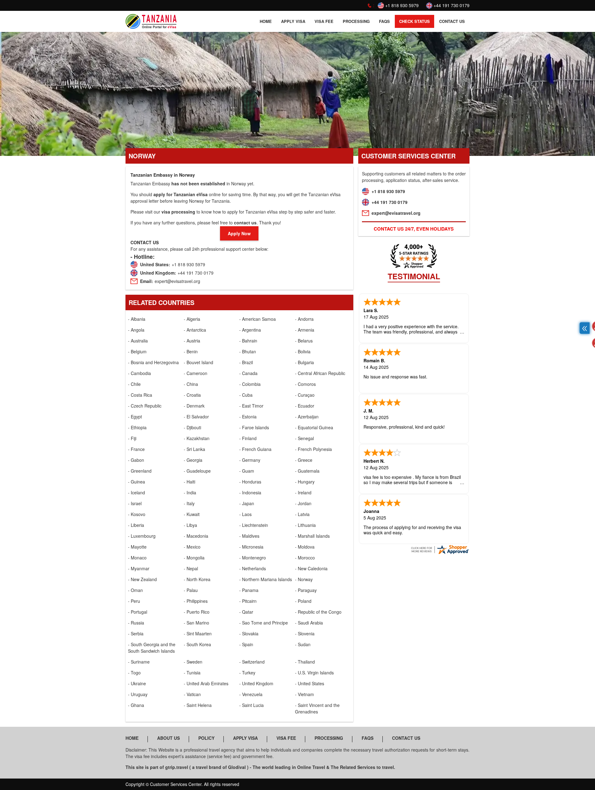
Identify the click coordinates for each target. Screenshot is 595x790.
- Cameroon (195, 373)
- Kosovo (136, 514)
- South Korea (197, 644)
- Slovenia (305, 633)
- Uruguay (138, 694)
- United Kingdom (256, 683)
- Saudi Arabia (309, 623)
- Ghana (136, 705)
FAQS (384, 21)
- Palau (191, 590)
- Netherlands (252, 568)
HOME (266, 21)
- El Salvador (196, 416)
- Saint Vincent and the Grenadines (317, 708)
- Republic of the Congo (318, 612)
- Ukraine (137, 683)
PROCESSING (356, 21)
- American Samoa (257, 319)
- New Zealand (142, 579)
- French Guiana (255, 449)
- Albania (136, 319)
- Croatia (192, 395)
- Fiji (132, 438)
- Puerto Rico (196, 612)
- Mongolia (194, 557)
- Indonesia (250, 492)
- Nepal (191, 568)
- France (136, 449)
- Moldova (305, 547)
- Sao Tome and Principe (263, 623)
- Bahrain (248, 341)
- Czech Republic (144, 406)
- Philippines (196, 601)
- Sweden (193, 662)
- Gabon (136, 460)
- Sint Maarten (198, 633)
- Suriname (139, 662)
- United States (309, 683)
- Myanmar (138, 568)
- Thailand (305, 662)
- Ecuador (304, 406)
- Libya (190, 525)
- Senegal (304, 438)
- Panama (248, 590)
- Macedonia (196, 536)
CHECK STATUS (414, 21)
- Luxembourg (142, 536)
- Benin (191, 351)
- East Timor (251, 406)
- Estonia (248, 416)
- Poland (303, 601)
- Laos (245, 514)
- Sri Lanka (194, 449)
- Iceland (136, 492)
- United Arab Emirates (206, 683)
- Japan (246, 503)
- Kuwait (192, 514)
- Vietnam (304, 694)
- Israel (135, 503)
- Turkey (247, 672)
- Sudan (303, 644)
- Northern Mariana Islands (265, 579)
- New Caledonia (311, 568)
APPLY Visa (293, 21)
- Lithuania (305, 525)
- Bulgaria (304, 362)
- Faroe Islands (254, 427)
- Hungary (305, 482)
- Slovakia (248, 633)
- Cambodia (139, 373)
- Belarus (304, 341)
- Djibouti (192, 427)
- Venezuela (250, 694)
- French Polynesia (313, 449)
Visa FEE (324, 21)
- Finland (248, 438)
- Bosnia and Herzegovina (153, 362)
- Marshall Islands (312, 536)
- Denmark (194, 406)
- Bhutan (247, 351)
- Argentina (250, 330)
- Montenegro (252, 557)
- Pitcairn (248, 601)
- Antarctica (195, 330)
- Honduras (250, 482)
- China (191, 384)
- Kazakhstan (196, 438)
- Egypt (135, 416)
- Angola (136, 330)
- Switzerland (252, 662)
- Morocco (305, 557)
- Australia (138, 341)
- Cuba (246, 395)
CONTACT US (452, 21)
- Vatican (192, 694)
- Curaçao (305, 395)
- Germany (249, 460)
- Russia (136, 623)
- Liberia (136, 525)
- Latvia (302, 514)
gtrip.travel (176, 767)
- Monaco (137, 557)
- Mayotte (137, 547)
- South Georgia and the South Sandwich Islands (151, 647)
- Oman (135, 590)
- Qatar (246, 612)
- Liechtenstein (253, 525)
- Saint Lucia (251, 705)
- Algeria (192, 319)
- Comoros (305, 384)
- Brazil (246, 362)
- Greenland (140, 471)
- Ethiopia (137, 427)
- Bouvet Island (198, 362)
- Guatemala (307, 471)
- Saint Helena (198, 705)
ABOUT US (168, 738)
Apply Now (239, 233)
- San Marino (196, 623)
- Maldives (249, 536)
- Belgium (137, 351)
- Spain (246, 644)
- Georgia (193, 460)
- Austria (192, 341)
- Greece (303, 460)
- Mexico (192, 547)
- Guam (246, 471)
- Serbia (135, 633)
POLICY (206, 738)
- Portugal (137, 612)
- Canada (248, 373)
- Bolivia (303, 351)
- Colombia (250, 384)
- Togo (134, 672)
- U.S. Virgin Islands (314, 672)
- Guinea (136, 482)
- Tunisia (192, 672)
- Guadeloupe (197, 471)
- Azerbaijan (307, 416)
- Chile (134, 384)
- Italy (189, 503)
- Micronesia (251, 547)
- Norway (304, 579)
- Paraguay (306, 590)
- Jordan (303, 503)
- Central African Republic (320, 373)
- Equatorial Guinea (314, 427)
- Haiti (189, 482)
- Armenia (304, 330)
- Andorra (304, 319)
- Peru (134, 601)
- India (190, 492)
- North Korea (197, 579)
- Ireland (303, 492)
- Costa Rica (140, 395)
